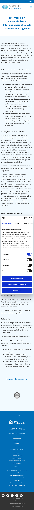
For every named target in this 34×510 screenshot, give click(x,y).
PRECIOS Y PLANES (17, 449)
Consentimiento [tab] (7, 223)
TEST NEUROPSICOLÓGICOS (17, 470)
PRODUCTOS (17, 453)
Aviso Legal (17, 501)
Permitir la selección (17, 284)
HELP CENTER (28, 1)
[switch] (29, 259)
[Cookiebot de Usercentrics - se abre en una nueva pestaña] (24, 218)
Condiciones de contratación (17, 503)
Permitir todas (17, 279)
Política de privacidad (17, 506)
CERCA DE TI (17, 467)
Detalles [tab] (17, 223)
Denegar (17, 290)
